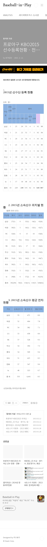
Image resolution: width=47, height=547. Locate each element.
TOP (42, 538)
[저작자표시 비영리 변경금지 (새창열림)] (33, 403)
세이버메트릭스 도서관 (29, 15)
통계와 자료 (10, 414)
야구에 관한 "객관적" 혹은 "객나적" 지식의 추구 (18, 501)
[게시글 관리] (16, 403)
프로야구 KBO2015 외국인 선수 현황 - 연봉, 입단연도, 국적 (18, 420)
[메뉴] (42, 5)
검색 (36, 5)
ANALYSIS (8, 15)
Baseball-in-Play (17, 5)
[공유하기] (13, 403)
